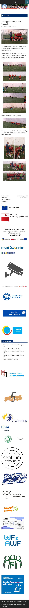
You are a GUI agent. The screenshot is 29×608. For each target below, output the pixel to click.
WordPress (13, 604)
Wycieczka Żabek (7, 349)
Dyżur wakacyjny (7, 359)
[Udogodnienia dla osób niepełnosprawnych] (27, 2)
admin (14, 26)
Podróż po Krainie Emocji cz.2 (10, 351)
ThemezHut (4, 606)
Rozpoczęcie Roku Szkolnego (10, 345)
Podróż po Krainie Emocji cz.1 (10, 355)
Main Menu (6, 15)
